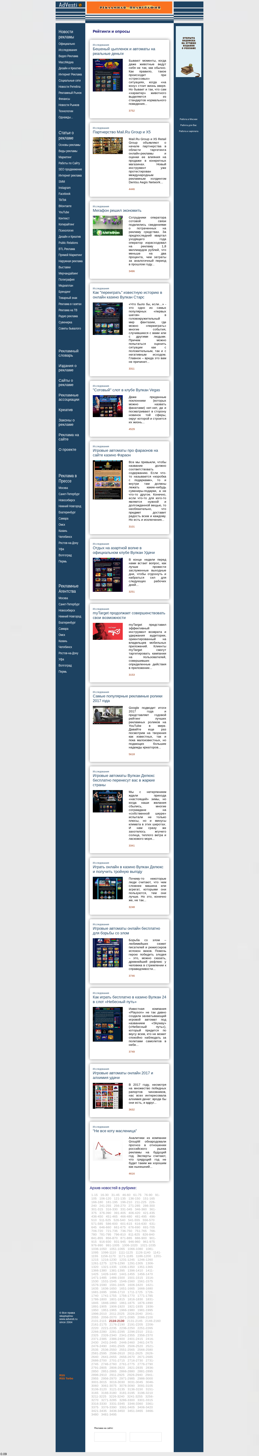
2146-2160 (153, 1321)
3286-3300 (127, 1400)
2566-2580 (145, 1349)
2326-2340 (109, 1335)
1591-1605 (117, 1285)
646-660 (105, 1227)
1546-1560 (127, 1281)
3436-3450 (117, 1411)
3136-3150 (135, 1389)
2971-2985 (127, 1378)
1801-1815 (117, 1299)
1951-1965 (109, 1310)
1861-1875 (127, 1303)
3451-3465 (135, 1411)
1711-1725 (135, 1292)
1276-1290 (117, 1263)
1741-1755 (109, 1295)
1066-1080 (135, 1249)
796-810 (120, 1234)
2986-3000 (145, 1378)
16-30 (104, 1195)
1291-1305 (135, 1263)
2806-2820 (117, 1367)
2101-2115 (98, 1321)
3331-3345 (117, 1403)
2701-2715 (117, 1360)
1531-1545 (109, 1281)
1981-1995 (145, 1310)
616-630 (141, 1223)
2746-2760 (109, 1364)
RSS (62, 1375)
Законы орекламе (67, 422)
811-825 (134, 1234)
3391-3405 (127, 1407)
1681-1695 (99, 1292)
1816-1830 (135, 1299)
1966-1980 (127, 1310)
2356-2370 (145, 1335)
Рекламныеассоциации (69, 397)
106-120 (105, 1198)
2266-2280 (99, 1331)
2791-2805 (99, 1367)
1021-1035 (148, 1245)
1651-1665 (127, 1288)
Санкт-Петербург (69, 494)
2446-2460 (127, 1342)
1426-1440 (109, 1274)
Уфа (61, 549)
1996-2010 (99, 1313)
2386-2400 (117, 1339)
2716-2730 (135, 1360)
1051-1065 (117, 1249)
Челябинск (65, 537)
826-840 (149, 1234)
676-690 (134, 1227)
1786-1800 (99, 1299)
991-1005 (112, 1245)
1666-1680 (145, 1288)
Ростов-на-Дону (68, 543)
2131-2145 (135, 1321)
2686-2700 (99, 1360)
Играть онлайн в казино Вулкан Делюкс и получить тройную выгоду (128, 869)
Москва (63, 488)
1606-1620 (135, 1285)
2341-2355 (127, 1335)
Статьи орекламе (66, 135)
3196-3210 (145, 1393)
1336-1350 (127, 1267)
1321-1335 (109, 1267)
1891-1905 (99, 1306)
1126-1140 (143, 1252)
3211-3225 (98, 1396)
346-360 (141, 1209)
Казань (63, 531)
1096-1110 (108, 1252)
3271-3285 (109, 1400)
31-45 (115, 1195)
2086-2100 (145, 1317)
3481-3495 (109, 1414)
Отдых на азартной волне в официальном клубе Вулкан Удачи (124, 550)
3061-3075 (109, 1385)
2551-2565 (127, 1349)
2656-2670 (127, 1357)
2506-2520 (135, 1346)
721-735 (112, 1231)
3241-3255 (135, 1396)
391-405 (120, 1213)
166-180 (97, 1202)
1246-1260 (145, 1259)
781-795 (105, 1234)
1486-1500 (117, 1277)
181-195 (112, 1202)
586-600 (112, 1223)
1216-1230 (109, 1259)
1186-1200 (143, 1256)
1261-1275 (99, 1263)
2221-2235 (109, 1328)
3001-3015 (99, 1382)
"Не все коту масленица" (115, 1131)
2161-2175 (99, 1324)
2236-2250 (127, 1328)
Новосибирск (67, 500)
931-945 (120, 1241)
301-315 (97, 1209)
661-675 (120, 1227)
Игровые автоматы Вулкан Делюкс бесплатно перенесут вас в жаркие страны (124, 780)
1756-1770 (127, 1295)
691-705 (149, 1227)
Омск (62, 524)
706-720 (97, 1231)
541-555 (134, 1220)
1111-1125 (126, 1252)
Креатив (66, 410)
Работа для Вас (188, 125)
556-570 (149, 1220)
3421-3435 (99, 1411)
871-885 (126, 1238)
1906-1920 (117, 1306)
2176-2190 (117, 1324)
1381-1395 (117, 1270)
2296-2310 (135, 1331)
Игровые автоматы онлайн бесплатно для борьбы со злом (126, 930)
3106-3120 (99, 1389)
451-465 (112, 1216)
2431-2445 (109, 1342)
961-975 (149, 1241)
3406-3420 (145, 1407)
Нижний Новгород (70, 506)
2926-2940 (135, 1375)
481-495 (141, 1216)
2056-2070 (109, 1317)
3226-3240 (117, 1396)
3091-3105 (145, 1385)
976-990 (97, 1245)
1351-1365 (145, 1267)
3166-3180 (109, 1393)
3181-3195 (127, 1393)
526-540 (119, 1220)
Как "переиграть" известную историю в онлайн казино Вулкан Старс (127, 294)
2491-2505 (117, 1346)
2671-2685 (145, 1357)
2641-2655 (109, 1357)
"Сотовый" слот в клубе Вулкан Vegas (126, 390)
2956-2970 (109, 1378)
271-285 (134, 1205)
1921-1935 (135, 1306)
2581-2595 (99, 1353)
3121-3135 (117, 1389)
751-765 (141, 1231)
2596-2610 (117, 1353)
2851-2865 (109, 1371)
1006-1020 (130, 1245)
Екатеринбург (67, 512)
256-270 (120, 1205)
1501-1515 (135, 1277)
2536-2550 (109, 1349)
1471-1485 (99, 1277)
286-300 (149, 1205)
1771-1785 (145, 1295)
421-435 (149, 1213)
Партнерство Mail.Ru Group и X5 (122, 132)
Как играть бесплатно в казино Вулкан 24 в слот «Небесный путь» (129, 999)
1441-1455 (127, 1274)
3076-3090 (127, 1385)
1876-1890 (145, 1303)
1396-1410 (135, 1270)
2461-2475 (145, 1342)
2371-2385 (99, 1339)
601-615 (126, 1223)
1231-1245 (127, 1259)
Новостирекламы (66, 34)
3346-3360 (135, 1403)
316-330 (112, 1209)
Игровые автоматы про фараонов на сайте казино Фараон (125, 452)
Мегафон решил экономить (117, 210)
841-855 (97, 1238)
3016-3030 (117, 1382)
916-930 (105, 1241)
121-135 (120, 1198)
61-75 (137, 1195)
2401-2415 (135, 1339)
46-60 (126, 1195)
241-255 (105, 1205)
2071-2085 (127, 1317)
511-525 (105, 1220)
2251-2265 (145, 1328)
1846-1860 (109, 1303)
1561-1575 (145, 1281)
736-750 (126, 1231)
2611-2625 (135, 1353)
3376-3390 (109, 1407)
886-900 (141, 1238)
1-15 (94, 1195)
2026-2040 (135, 1313)
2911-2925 (117, 1375)
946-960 (134, 1241)
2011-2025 (117, 1313)
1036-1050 (99, 1249)
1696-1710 (117, 1292)
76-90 (148, 1195)
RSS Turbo (66, 1378)
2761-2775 (127, 1364)
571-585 (97, 1223)
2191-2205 (135, 1324)
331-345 (126, 1209)
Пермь (63, 561)
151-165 (149, 1198)
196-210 (126, 1202)
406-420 (134, 1213)
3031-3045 (135, 1382)
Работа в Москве (188, 119)
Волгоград (65, 555)
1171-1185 (125, 1256)
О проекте (67, 449)
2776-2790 (145, 1364)
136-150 (134, 1198)
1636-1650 (109, 1288)
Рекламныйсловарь (69, 353)
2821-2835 (135, 1367)
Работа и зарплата (188, 131)
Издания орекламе (68, 368)
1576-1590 (99, 1285)
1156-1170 (108, 1256)
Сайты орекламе (66, 382)
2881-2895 (145, 1371)
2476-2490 (99, 1346)
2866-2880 (127, 1371)
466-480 (126, 1216)
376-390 (105, 1213)
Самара (63, 518)
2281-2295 (117, 1331)
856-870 (112, 1238)
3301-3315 (145, 1400)
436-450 (97, 1216)
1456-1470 (145, 1274)
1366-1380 (99, 1270)
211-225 (140, 1202)
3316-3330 (99, 1403)
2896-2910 (99, 1375)
